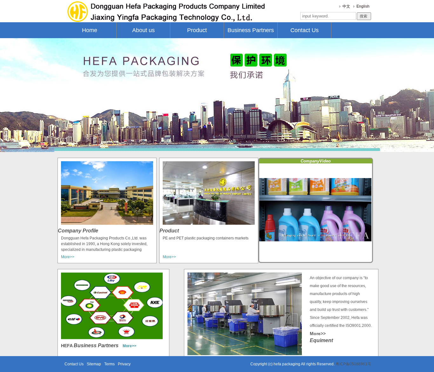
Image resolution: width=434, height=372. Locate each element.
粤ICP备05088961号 (353, 364)
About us (143, 30)
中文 (346, 6)
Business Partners (250, 30)
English (363, 6)
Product (197, 30)
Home (89, 30)
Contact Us (304, 30)
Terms (109, 364)
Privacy (124, 364)
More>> (67, 257)
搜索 (364, 16)
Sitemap (94, 364)
